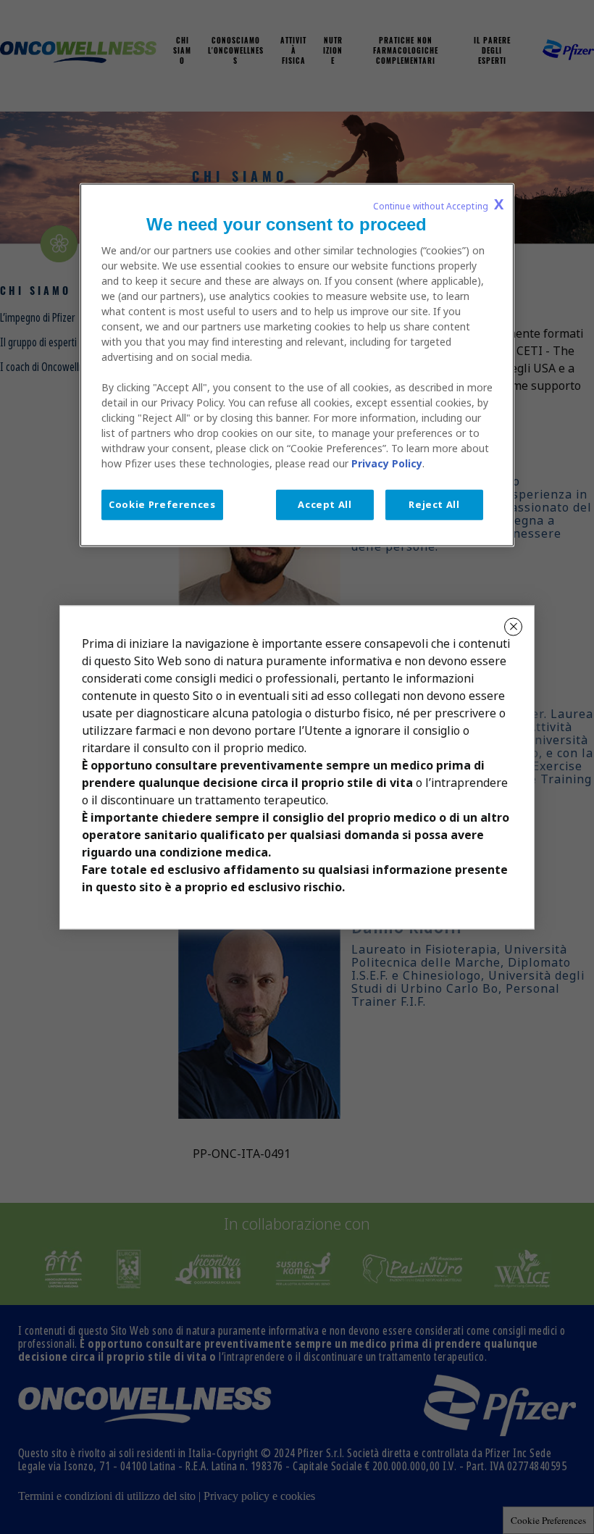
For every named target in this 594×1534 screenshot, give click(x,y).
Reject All (434, 505)
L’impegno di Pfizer (37, 317)
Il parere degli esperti (492, 52)
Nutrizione (333, 52)
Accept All (325, 505)
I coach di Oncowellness (49, 367)
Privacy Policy (386, 464)
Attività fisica (293, 52)
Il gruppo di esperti (38, 342)
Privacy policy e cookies (259, 1496)
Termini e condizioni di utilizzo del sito (107, 1496)
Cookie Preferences (548, 1520)
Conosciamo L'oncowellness (236, 52)
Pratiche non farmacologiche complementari (405, 52)
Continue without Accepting (438, 203)
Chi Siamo (182, 52)
